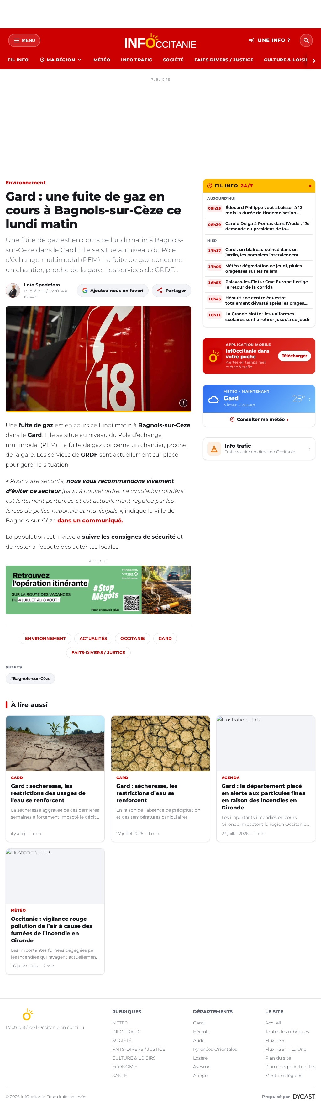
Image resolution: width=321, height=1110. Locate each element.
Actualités (93, 638)
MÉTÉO (101, 60)
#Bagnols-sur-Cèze (30, 678)
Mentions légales (283, 1075)
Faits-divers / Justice (98, 652)
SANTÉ (119, 1075)
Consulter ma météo (262, 419)
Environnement (26, 183)
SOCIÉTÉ (173, 60)
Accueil (273, 1023)
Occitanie (132, 638)
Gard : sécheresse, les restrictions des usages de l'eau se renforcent (48, 793)
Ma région (61, 60)
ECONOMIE (124, 1067)
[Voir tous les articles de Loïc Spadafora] (13, 290)
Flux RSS (274, 1040)
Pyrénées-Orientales (215, 1049)
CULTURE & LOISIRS (288, 60)
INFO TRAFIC (136, 60)
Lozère (200, 1058)
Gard (165, 638)
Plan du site (278, 1058)
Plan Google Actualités (290, 1067)
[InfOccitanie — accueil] (160, 40)
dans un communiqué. (90, 520)
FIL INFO (18, 60)
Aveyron (202, 1067)
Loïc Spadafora (42, 285)
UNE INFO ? (269, 40)
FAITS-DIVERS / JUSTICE (223, 60)
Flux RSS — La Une (285, 1049)
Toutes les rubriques (287, 1031)
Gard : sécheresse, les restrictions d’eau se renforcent (146, 793)
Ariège (200, 1075)
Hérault (201, 1031)
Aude (198, 1040)
